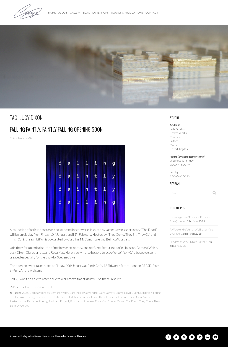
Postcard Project (58, 301)
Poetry (43, 301)
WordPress (34, 336)
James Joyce (90, 297)
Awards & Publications (127, 12)
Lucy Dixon (135, 297)
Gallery (75, 12)
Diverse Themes (76, 336)
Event (28, 287)
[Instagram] (184, 337)
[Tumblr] (192, 337)
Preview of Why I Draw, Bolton (188, 241)
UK (27, 305)
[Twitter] (176, 337)
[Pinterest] (200, 337)
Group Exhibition (71, 297)
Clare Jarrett (107, 292)
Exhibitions (100, 12)
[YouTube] (215, 337)
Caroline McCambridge (83, 292)
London (122, 297)
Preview (89, 301)
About (62, 12)
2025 (25, 292)
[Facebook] (168, 337)
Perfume (32, 301)
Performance (18, 301)
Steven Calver (116, 301)
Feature (51, 287)
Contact (152, 12)
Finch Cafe (53, 297)
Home (52, 12)
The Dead (132, 301)
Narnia (147, 297)
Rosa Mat (101, 301)
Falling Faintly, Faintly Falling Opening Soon (56, 129)
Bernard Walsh (59, 292)
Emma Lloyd (123, 292)
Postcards (76, 301)
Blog (86, 12)
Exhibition (39, 287)
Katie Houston (108, 297)
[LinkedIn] (207, 337)
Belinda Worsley (39, 292)
